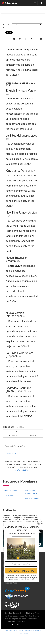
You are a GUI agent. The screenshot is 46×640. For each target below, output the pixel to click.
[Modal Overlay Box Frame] (21, 552)
